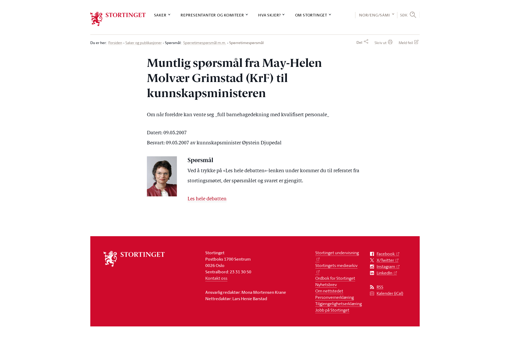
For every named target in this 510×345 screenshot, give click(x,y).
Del (359, 42)
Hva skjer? (269, 15)
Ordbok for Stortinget (335, 278)
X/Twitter (385, 260)
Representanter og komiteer (212, 15)
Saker (160, 15)
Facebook (386, 254)
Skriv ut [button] (380, 42)
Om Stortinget (311, 15)
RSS (380, 287)
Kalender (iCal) (390, 293)
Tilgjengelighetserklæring (338, 304)
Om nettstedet (329, 291)
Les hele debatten (207, 199)
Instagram (386, 266)
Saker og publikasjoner (143, 43)
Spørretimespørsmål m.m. (204, 43)
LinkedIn (384, 273)
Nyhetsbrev (326, 284)
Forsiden (115, 43)
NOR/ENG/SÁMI (374, 15)
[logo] (118, 19)
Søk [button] (404, 15)
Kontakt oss (216, 278)
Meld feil (406, 42)
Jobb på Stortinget (332, 310)
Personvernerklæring (334, 297)
